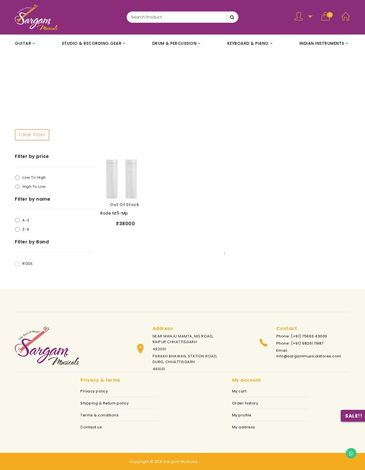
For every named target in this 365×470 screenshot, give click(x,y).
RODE (27, 263)
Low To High (34, 177)
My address (243, 427)
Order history (245, 403)
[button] (303, 17)
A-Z (26, 220)
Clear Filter (32, 134)
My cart (239, 391)
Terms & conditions (99, 415)
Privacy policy (94, 391)
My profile (242, 415)
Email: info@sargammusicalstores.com (308, 353)
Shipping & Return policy (104, 403)
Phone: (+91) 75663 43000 (301, 336)
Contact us (91, 427)
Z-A (26, 229)
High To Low (34, 186)
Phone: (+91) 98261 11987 (300, 343)
